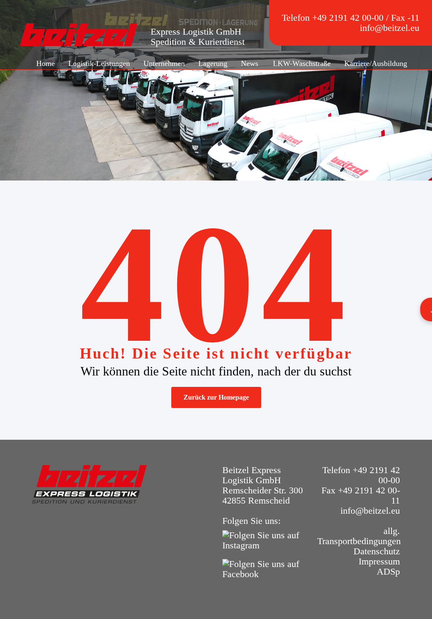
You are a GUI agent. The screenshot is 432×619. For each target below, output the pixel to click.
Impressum (379, 561)
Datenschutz (377, 551)
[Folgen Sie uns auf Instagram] (263, 539)
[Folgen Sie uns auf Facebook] (263, 568)
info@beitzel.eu (389, 27)
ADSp (388, 571)
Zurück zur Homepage (216, 397)
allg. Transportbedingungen (359, 536)
